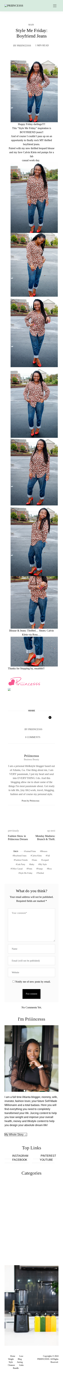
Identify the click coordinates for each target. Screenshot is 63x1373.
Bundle (16, 1368)
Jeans (35, 860)
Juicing (20, 1362)
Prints (30, 869)
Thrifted (40, 873)
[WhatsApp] (34, 719)
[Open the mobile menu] (54, 6)
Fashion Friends (21, 860)
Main (31, 25)
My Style (43, 864)
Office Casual (17, 869)
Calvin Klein (37, 856)
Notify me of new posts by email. (33, 981)
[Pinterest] (28, 719)
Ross (50, 869)
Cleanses (11, 1365)
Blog (20, 1359)
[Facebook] (15, 719)
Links (21, 1365)
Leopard (45, 860)
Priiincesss (24, 45)
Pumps (40, 869)
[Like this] (47, 719)
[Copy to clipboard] (41, 719)
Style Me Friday (25, 873)
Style (11, 1362)
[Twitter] (21, 719)
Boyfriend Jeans (20, 856)
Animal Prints (30, 851)
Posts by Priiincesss (31, 800)
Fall (48, 856)
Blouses (44, 851)
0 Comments (32, 737)
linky (32, 864)
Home (12, 1356)
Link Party (21, 864)
